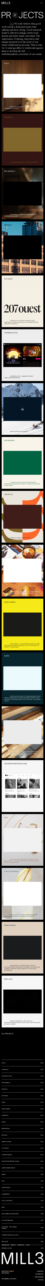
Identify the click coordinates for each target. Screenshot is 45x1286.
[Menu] (41, 3)
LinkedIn (40, 1271)
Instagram (39, 1277)
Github (40, 1280)
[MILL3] (6, 3)
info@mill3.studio (9, 1279)
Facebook (39, 1274)
